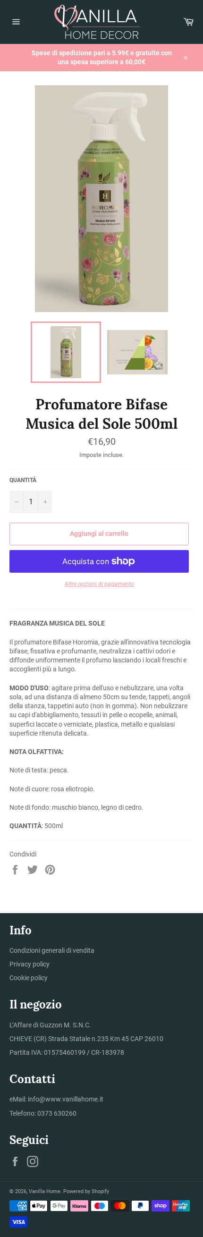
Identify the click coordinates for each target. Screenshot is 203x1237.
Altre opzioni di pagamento (99, 584)
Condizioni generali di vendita (51, 950)
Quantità (22, 480)
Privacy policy (29, 964)
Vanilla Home (44, 1191)
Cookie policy (28, 978)
